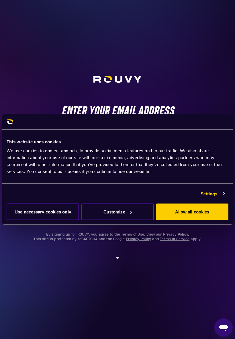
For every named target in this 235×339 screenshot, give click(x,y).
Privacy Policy (175, 234)
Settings (209, 193)
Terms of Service (174, 239)
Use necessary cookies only (43, 211)
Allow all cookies (192, 211)
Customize (114, 211)
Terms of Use (132, 234)
